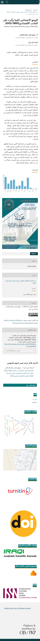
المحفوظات (28, 10)
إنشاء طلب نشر (30, 385)
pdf (33, 254)
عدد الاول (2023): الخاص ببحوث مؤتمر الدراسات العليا (22, 12)
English (34, 402)
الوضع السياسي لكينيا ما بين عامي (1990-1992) (18, 370)
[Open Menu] (2, 2)
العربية (35, 399)
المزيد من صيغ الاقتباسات (13, 350)
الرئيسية (35, 10)
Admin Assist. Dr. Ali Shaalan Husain (17, 608)
